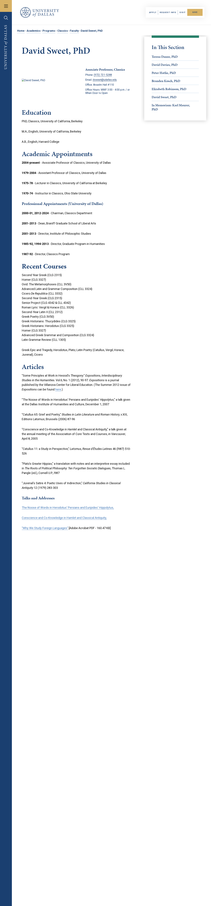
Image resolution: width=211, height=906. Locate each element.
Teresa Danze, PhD (165, 56)
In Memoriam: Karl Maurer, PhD (171, 107)
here (58, 389)
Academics (34, 30)
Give (194, 12)
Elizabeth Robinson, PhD (169, 89)
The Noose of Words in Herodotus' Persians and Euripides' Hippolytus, (68, 507)
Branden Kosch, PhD (166, 81)
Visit (183, 12)
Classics (62, 30)
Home (21, 30)
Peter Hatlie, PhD (164, 72)
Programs (49, 30)
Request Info (168, 12)
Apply (152, 12)
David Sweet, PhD (164, 97)
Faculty (74, 30)
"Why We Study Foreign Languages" (45, 528)
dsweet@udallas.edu (105, 79)
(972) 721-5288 (103, 74)
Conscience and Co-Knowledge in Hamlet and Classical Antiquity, (64, 518)
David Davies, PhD (165, 64)
